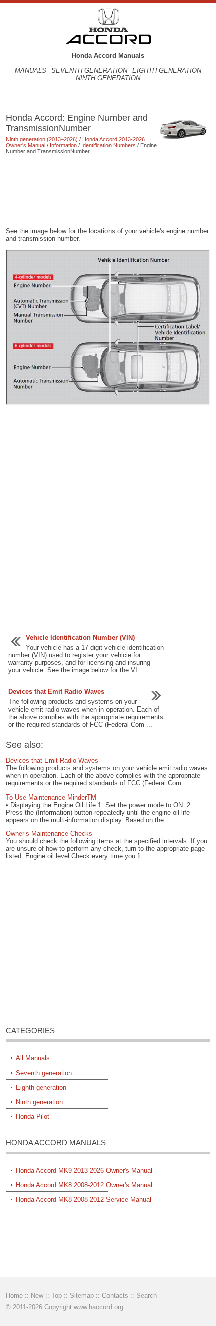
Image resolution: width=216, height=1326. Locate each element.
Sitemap (82, 1295)
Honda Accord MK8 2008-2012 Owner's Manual (84, 1185)
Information (63, 145)
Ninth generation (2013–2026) (42, 139)
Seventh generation (89, 70)
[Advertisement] (108, 190)
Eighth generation (166, 70)
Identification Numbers (108, 145)
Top (56, 1295)
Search (146, 1295)
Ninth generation (108, 78)
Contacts (115, 1295)
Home (14, 1295)
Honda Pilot (32, 1116)
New (37, 1295)
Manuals (30, 70)
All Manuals (33, 1058)
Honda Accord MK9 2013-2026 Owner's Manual (84, 1170)
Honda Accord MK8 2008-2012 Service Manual (83, 1199)
